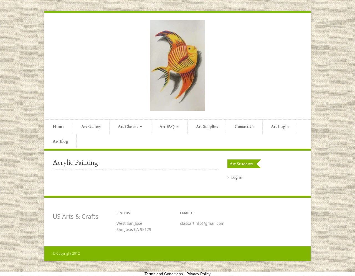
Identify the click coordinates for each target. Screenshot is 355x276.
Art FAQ (163, 127)
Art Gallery (91, 126)
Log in (236, 177)
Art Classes (124, 127)
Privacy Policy (198, 274)
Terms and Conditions (163, 274)
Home (59, 126)
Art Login (280, 126)
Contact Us (244, 126)
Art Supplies (207, 126)
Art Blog (60, 141)
